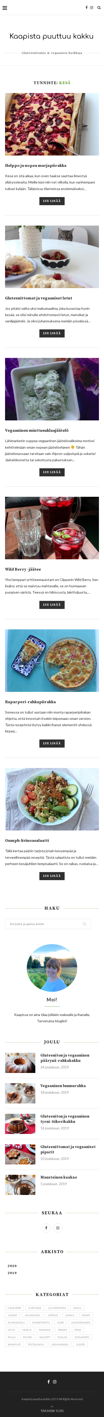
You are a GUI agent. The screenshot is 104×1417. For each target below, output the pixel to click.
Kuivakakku (16, 1322)
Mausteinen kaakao (58, 1177)
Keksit (86, 1315)
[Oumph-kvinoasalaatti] (52, 799)
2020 (12, 1266)
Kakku (69, 1315)
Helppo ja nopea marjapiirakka (35, 165)
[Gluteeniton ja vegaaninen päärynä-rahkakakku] (20, 1063)
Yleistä (80, 1344)
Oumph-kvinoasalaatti (27, 840)
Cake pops (14, 1307)
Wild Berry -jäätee (23, 569)
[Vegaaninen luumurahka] (20, 1093)
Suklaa (62, 1337)
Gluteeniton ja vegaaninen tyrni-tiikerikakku (64, 1119)
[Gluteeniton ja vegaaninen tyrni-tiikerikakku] (20, 1124)
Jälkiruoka (32, 1315)
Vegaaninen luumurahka (63, 1086)
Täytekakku (36, 1344)
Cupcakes (34, 1307)
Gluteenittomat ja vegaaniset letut (38, 298)
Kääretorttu (41, 1322)
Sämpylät (14, 1344)
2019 (12, 1273)
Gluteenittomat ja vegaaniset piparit (68, 1150)
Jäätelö (53, 1315)
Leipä (60, 1322)
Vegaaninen (59, 1344)
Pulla (12, 1337)
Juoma (12, 1315)
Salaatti (44, 1337)
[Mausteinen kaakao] (20, 1185)
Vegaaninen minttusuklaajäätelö (37, 430)
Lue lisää (52, 201)
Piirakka (45, 1329)
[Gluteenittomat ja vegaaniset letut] (52, 257)
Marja (27, 1329)
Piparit (62, 1329)
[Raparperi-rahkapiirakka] (52, 660)
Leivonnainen (80, 1322)
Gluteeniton (57, 1307)
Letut (11, 1329)
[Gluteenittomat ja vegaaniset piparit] (20, 1154)
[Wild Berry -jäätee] (52, 528)
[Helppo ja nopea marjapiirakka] (52, 124)
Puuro (27, 1337)
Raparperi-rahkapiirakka (30, 701)
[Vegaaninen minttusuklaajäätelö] (52, 389)
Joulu (77, 1307)
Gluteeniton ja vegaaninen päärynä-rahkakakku (64, 1058)
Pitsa (77, 1329)
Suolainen (82, 1337)
